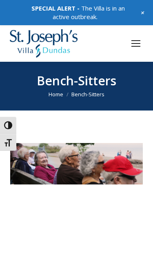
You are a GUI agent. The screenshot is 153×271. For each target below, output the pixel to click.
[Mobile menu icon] (136, 43)
